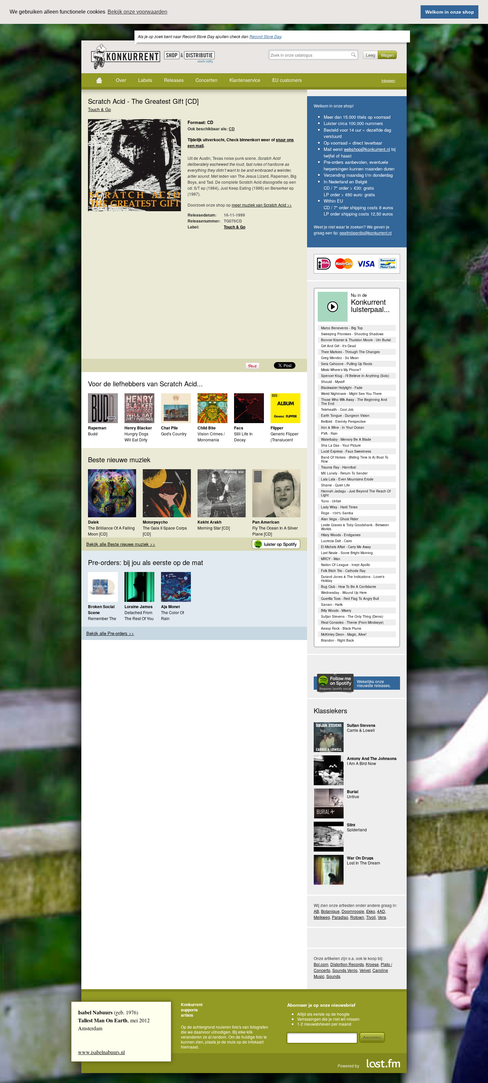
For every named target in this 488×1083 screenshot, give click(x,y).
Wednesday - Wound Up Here (344, 592)
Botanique (330, 911)
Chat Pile (169, 428)
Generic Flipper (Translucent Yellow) (284, 439)
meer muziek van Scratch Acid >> (262, 205)
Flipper (277, 428)
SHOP (172, 55)
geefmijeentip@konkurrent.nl (366, 232)
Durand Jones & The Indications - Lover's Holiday (352, 578)
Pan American (265, 522)
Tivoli (371, 917)
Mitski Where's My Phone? (341, 369)
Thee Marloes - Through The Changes (350, 352)
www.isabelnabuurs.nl (101, 1052)
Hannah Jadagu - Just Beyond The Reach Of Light (356, 493)
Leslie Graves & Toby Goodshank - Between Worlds (355, 527)
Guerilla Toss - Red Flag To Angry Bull (350, 598)
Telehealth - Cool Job (337, 409)
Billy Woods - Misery (336, 610)
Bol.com (321, 964)
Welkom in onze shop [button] (449, 12)
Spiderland (357, 829)
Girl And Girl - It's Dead (338, 346)
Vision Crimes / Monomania (211, 436)
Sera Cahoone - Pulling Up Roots (346, 363)
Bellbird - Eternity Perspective (343, 421)
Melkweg (322, 917)
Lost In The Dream (363, 862)
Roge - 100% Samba (337, 513)
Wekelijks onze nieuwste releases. (374, 683)
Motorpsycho (155, 522)
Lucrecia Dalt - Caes (336, 541)
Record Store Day (265, 36)
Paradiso (340, 917)
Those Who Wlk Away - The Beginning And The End (354, 401)
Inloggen (388, 80)
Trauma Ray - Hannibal (338, 467)
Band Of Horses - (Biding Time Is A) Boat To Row (354, 459)
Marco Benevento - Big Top (342, 328)
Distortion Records (347, 964)
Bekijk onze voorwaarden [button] (137, 12)
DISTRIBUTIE (199, 57)
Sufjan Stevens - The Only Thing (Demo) (352, 616)
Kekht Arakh (209, 522)
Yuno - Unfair (331, 501)
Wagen (387, 55)
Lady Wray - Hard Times (339, 507)
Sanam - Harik (332, 604)
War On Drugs (360, 858)
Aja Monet (170, 606)
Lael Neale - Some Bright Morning (347, 552)
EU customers (287, 80)
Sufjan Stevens (361, 725)
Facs (238, 428)
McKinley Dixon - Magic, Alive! (343, 634)
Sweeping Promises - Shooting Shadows (352, 334)
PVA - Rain (329, 433)
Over (121, 80)
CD (232, 129)
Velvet (365, 970)
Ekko (370, 911)
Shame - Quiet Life (335, 485)
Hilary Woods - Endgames (341, 535)
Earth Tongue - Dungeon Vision (345, 415)
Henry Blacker (138, 428)
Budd (93, 433)
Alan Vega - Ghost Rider (339, 519)
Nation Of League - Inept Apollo (345, 564)
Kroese (372, 964)
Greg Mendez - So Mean (340, 357)
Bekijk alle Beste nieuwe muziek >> (120, 544)
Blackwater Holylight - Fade (342, 387)
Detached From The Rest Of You (139, 615)
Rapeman (97, 428)
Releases (174, 80)
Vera (382, 917)
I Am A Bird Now (361, 763)
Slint (351, 825)
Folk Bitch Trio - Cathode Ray (343, 570)
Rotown (357, 917)
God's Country (174, 433)
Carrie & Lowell (361, 730)
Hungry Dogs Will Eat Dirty (136, 436)
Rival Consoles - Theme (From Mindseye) (352, 622)
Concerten (206, 80)
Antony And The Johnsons (372, 758)
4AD (381, 911)
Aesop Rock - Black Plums (341, 628)
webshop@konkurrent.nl (367, 149)
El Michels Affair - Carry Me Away (346, 546)
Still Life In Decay (243, 436)
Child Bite (207, 428)
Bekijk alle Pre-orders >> (110, 633)
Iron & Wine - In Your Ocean (342, 427)
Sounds (333, 976)
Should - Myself (333, 381)
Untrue (353, 796)
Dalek (93, 522)
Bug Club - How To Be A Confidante (348, 586)
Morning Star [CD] (214, 528)
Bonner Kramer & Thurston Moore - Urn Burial (356, 340)
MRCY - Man (330, 558)
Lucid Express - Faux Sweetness (346, 451)
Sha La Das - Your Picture (341, 445)
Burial (352, 792)
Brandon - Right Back (337, 640)
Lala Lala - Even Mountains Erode (347, 479)
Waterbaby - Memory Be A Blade (346, 439)
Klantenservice (244, 80)
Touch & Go (99, 109)
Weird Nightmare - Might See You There (351, 393)
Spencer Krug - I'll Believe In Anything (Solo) (355, 375)
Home (99, 80)
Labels (145, 80)
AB (316, 911)
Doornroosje (353, 911)
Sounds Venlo (345, 970)
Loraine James (138, 606)
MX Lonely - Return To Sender (344, 473)
